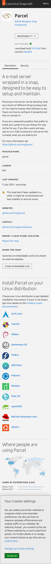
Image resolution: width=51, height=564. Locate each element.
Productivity (21, 24)
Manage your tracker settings (19, 548)
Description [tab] (10, 65)
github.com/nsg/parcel (13, 213)
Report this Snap (10, 241)
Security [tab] (25, 65)
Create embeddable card (17, 266)
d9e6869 (27, 51)
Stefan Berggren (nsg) (26, 21)
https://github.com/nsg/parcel (17, 144)
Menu (46, 3)
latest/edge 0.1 (25, 36)
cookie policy (11, 541)
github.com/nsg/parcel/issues (17, 227)
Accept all (12, 555)
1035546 (36, 48)
